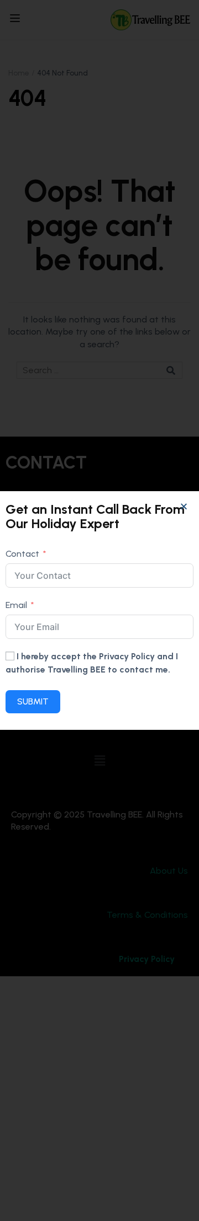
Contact (22, 553)
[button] (184, 506)
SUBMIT (33, 701)
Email (16, 605)
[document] (99, 610)
